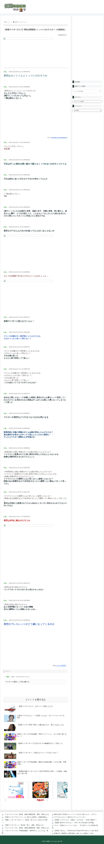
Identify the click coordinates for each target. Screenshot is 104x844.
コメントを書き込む (35, 699)
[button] (100, 91)
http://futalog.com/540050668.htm (59, 137)
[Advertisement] (36, 119)
